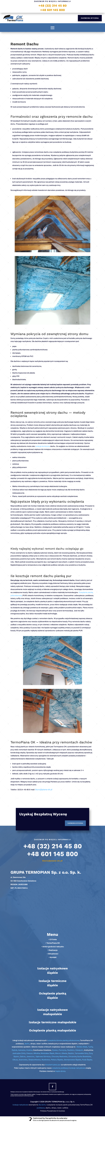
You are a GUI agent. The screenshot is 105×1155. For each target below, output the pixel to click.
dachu (27, 1044)
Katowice (21, 1050)
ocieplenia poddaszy (60, 1068)
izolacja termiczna (42, 446)
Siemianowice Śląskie (72, 1060)
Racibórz (70, 1050)
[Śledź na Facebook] (52, 1086)
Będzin (71, 1053)
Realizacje (53, 950)
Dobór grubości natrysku (53, 947)
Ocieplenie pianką (52, 993)
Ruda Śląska (87, 1060)
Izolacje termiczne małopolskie (52, 1022)
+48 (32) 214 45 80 (52, 5)
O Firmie (53, 939)
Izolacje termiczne (52, 981)
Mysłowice (46, 1060)
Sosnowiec (23, 1060)
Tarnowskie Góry (81, 1053)
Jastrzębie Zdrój (18, 1053)
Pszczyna (62, 1050)
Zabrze (22, 1056)
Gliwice (64, 1053)
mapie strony (60, 1071)
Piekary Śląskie (57, 1060)
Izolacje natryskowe (52, 968)
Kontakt (53, 957)
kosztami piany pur (53, 1065)
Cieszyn (29, 1053)
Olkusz (15, 1060)
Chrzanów (72, 1056)
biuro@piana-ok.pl (43, 789)
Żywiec (55, 1050)
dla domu (42, 1105)
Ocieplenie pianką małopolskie (52, 1030)
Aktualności (53, 954)
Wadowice (63, 1056)
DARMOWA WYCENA (90, 18)
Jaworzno (30, 1056)
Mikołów (37, 1053)
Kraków (29, 1050)
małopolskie (52, 1014)
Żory (90, 1053)
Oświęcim (79, 1050)
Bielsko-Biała (82, 1047)
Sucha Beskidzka (84, 1056)
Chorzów (54, 1056)
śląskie (52, 973)
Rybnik (14, 1050)
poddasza (41, 1108)
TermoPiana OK (53, 943)
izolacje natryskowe (77, 1068)
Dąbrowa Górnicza (43, 1056)
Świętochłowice (34, 1060)
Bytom (16, 1056)
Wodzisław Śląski (47, 1053)
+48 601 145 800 (52, 10)
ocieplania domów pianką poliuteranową (64, 1040)
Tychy (90, 1047)
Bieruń (58, 1053)
